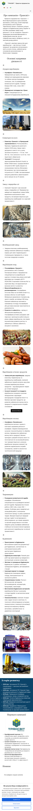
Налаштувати (16, 803)
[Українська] (10, 7)
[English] (7, 7)
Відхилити (16, 807)
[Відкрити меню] (30, 11)
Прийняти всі (16, 799)
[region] (16, 797)
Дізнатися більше (16, 410)
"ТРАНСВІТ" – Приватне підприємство (19, 3)
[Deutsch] (4, 7)
